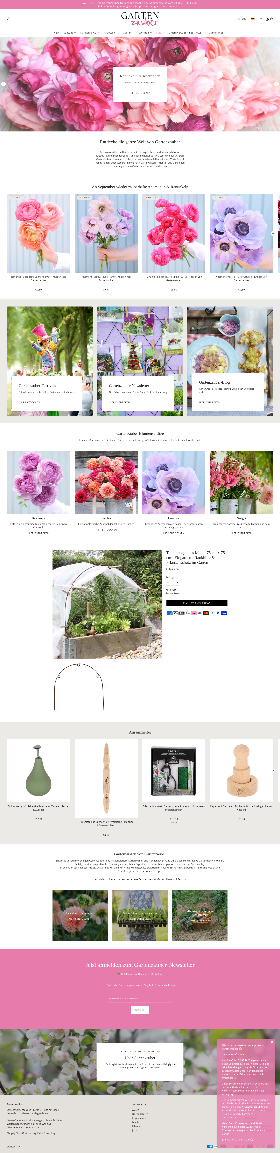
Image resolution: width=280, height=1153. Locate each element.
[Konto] (261, 18)
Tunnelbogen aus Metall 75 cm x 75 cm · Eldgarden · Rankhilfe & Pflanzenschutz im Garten (195, 557)
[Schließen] (272, 1041)
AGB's (135, 1109)
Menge (170, 577)
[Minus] (168, 582)
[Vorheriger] (3, 84)
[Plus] (177, 582)
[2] (253, 128)
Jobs (135, 1130)
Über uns (138, 1126)
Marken (136, 1122)
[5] (267, 128)
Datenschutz (140, 1114)
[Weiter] (276, 84)
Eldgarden (172, 568)
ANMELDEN (140, 1009)
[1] (248, 128)
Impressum (139, 1118)
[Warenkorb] (271, 18)
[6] (271, 128)
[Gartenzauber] (140, 19)
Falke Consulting (46, 1133)
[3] (257, 128)
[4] (262, 128)
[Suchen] (8, 18)
